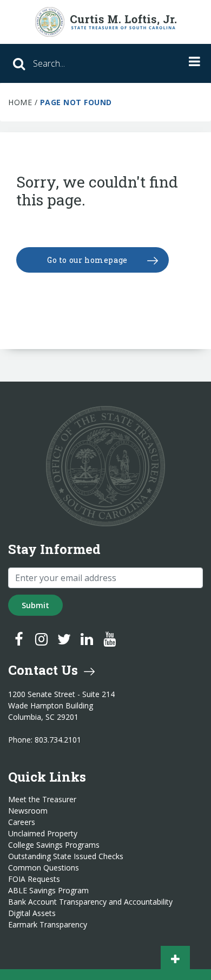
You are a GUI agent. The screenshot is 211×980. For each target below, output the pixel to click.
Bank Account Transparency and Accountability (90, 902)
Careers (21, 822)
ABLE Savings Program (48, 890)
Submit (35, 605)
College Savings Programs (54, 845)
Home (20, 102)
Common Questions (43, 867)
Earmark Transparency (47, 924)
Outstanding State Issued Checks (65, 856)
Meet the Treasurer (42, 799)
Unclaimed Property (42, 833)
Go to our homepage (87, 260)
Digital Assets (32, 913)
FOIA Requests (34, 879)
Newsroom (28, 811)
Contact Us (44, 670)
